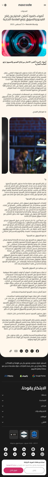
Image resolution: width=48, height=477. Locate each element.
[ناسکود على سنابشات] (24, 454)
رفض (34, 470)
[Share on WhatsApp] (21, 351)
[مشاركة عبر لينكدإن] (26, 351)
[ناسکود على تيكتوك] (5, 449)
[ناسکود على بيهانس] (33, 454)
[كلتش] (24, 434)
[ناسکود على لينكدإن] (24, 449)
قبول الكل (13, 470)
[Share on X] (32, 351)
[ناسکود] (25, 4)
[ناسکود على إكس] (15, 449)
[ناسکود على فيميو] (15, 454)
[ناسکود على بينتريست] (42, 454)
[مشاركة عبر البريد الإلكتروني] (16, 351)
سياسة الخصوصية (11, 465)
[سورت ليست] (13, 434)
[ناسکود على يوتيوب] (5, 454)
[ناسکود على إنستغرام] (33, 449)
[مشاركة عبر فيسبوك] (37, 351)
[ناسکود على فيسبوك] (42, 449)
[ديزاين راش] (34, 434)
